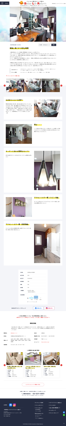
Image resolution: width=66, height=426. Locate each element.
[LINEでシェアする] (64, 415)
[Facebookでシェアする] (64, 412)
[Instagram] (14, 404)
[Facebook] (10, 404)
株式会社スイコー (14, 333)
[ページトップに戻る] (64, 423)
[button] (5, 86)
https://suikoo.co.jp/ (45, 342)
